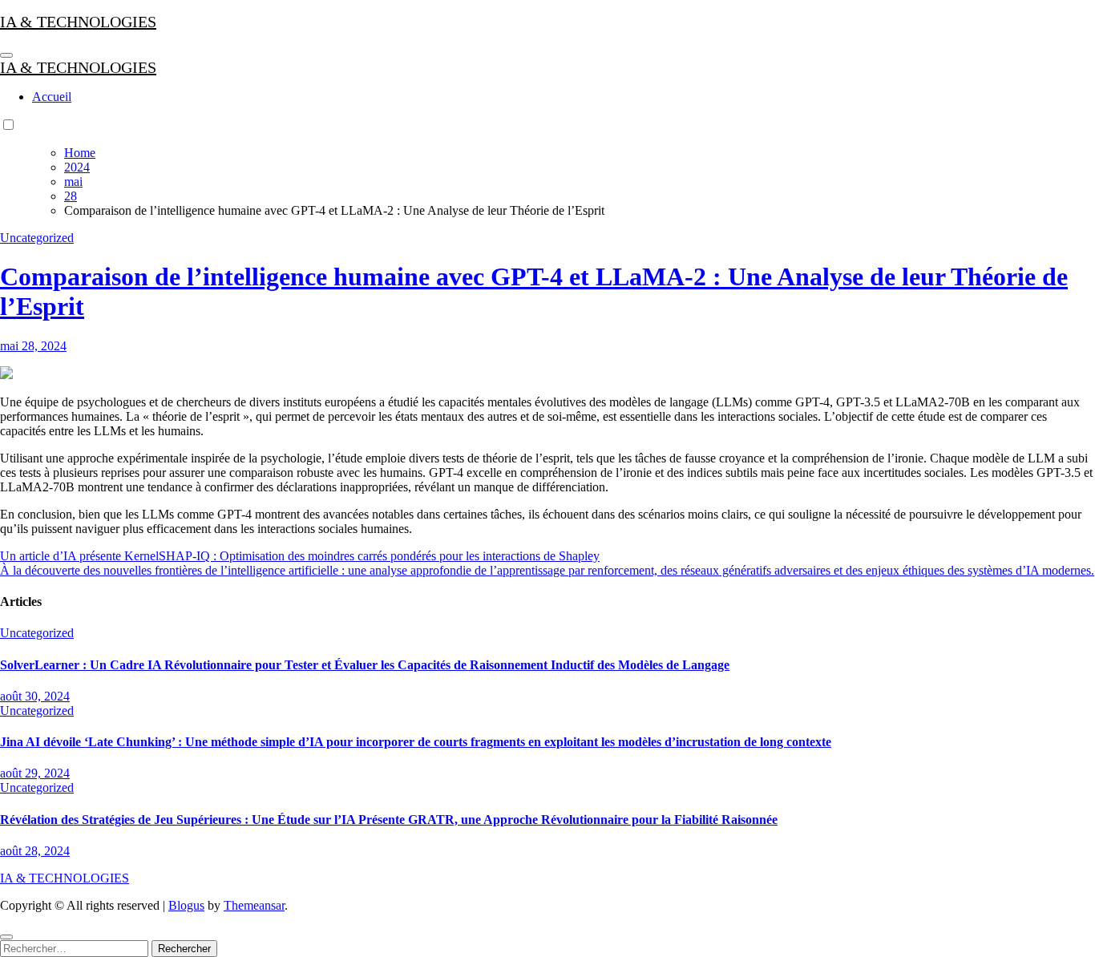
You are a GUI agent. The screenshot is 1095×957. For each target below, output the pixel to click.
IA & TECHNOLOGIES (78, 21)
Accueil (51, 96)
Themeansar (254, 905)
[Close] (6, 937)
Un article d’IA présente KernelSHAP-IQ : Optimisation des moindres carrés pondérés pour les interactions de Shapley (300, 556)
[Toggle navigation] (6, 55)
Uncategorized (37, 237)
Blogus (186, 905)
